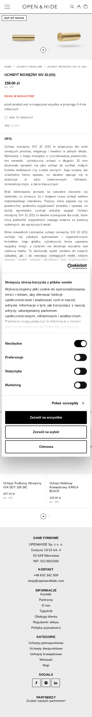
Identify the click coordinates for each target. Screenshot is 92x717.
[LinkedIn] (56, 683)
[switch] (76, 356)
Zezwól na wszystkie (46, 417)
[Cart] (86, 6)
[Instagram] (46, 683)
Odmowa (46, 447)
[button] (43, 49)
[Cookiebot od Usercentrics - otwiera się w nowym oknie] (67, 266)
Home (8, 66)
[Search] (72, 7)
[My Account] (79, 7)
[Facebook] (36, 683)
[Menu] (7, 6)
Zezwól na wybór (46, 432)
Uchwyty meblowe (30, 66)
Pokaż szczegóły (65, 403)
